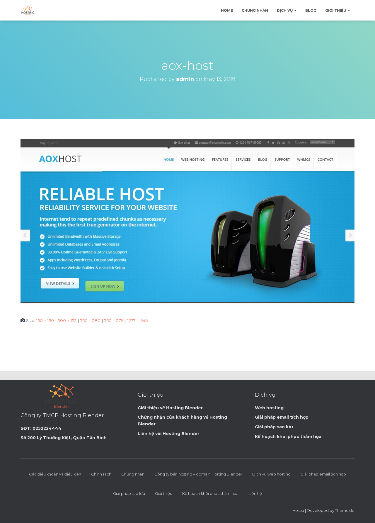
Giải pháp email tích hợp (323, 474)
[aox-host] (187, 223)
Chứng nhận (255, 10)
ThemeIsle (344, 510)
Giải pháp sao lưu (129, 493)
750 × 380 (90, 320)
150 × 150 (45, 320)
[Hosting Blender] (28, 10)
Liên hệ (255, 493)
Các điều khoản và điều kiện (55, 474)
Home (227, 10)
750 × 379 (113, 320)
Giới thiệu (336, 10)
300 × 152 (67, 320)
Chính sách (101, 474)
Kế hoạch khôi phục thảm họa (210, 493)
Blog (310, 10)
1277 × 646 (137, 320)
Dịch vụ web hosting (271, 474)
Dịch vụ (285, 10)
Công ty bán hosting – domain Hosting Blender (198, 474)
